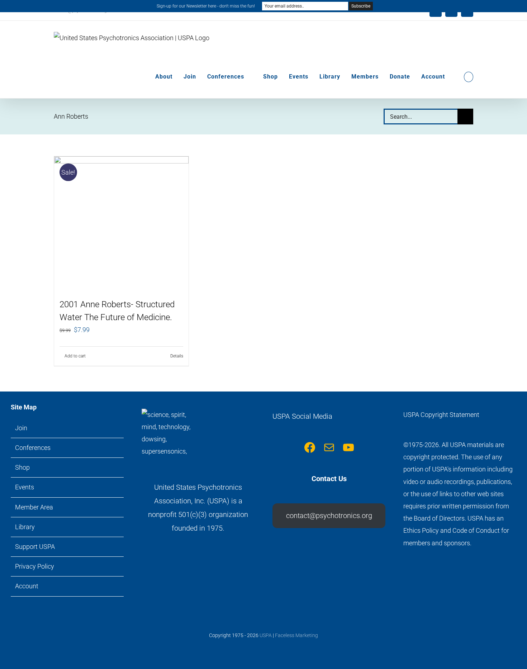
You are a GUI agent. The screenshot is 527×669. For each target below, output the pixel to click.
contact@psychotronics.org (329, 515)
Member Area (34, 507)
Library (25, 527)
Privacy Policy (34, 566)
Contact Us (329, 478)
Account (26, 586)
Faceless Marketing (296, 635)
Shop (22, 467)
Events (24, 487)
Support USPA (35, 546)
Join (21, 428)
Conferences (33, 447)
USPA (266, 635)
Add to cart (75, 356)
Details (176, 356)
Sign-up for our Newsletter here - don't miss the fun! (206, 6)
